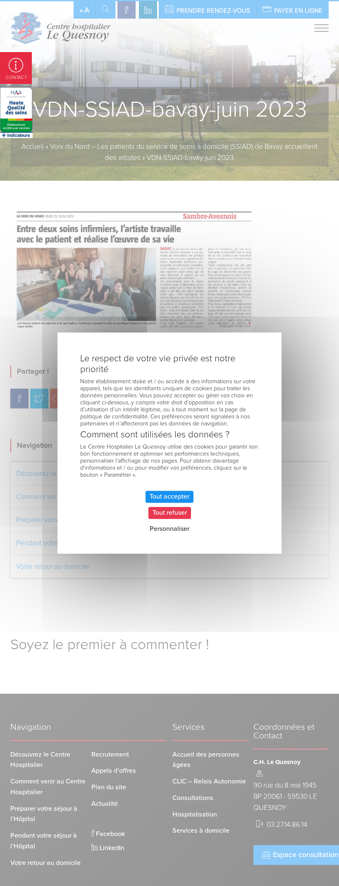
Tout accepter (169, 496)
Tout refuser (170, 513)
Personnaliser (169, 529)
